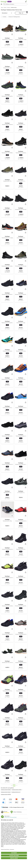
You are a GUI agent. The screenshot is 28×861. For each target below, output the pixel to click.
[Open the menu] (1, 4)
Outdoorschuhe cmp (16, 792)
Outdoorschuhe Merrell (5, 792)
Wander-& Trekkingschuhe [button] (14, 16)
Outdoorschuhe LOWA (16, 789)
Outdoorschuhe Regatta (6, 789)
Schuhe (4, 16)
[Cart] (12, 34)
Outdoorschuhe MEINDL (6, 794)
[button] (7, 13)
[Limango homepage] (4, 1)
